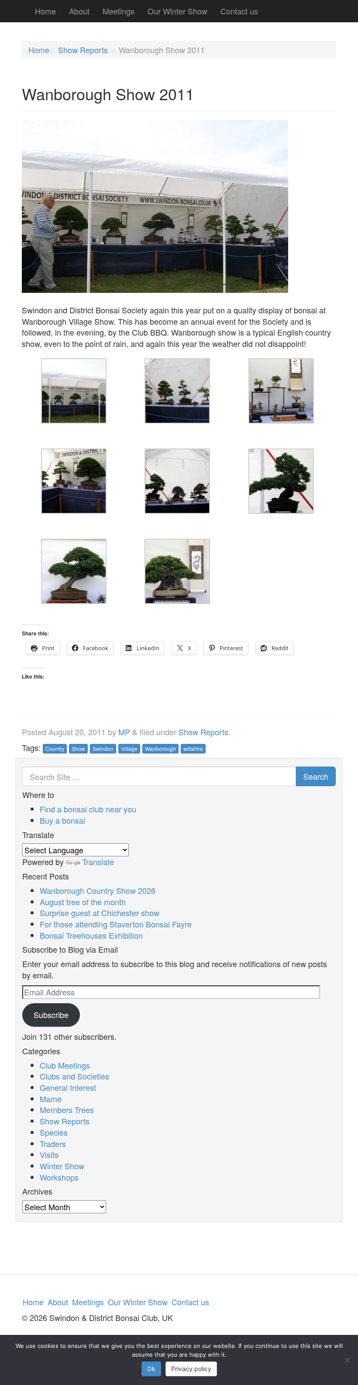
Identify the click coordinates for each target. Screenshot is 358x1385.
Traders (53, 1143)
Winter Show (62, 1165)
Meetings (118, 11)
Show (78, 748)
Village (129, 748)
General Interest (68, 1087)
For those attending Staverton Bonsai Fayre (116, 924)
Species (54, 1132)
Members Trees (67, 1109)
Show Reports (83, 49)
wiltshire (193, 748)
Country (54, 748)
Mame (51, 1098)
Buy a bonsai (62, 820)
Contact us (239, 11)
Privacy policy (191, 1368)
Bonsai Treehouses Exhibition (91, 935)
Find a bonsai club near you (88, 809)
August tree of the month (83, 901)
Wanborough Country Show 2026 (97, 890)
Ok (151, 1368)
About (79, 11)
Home (45, 11)
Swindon (103, 748)
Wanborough (160, 748)
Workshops (59, 1177)
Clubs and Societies (74, 1076)
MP (124, 731)
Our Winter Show (177, 11)
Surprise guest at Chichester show (99, 912)
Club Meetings (65, 1065)
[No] (347, 1360)
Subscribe (51, 1014)
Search (315, 776)
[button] (74, 396)
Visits (49, 1154)
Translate (98, 861)
